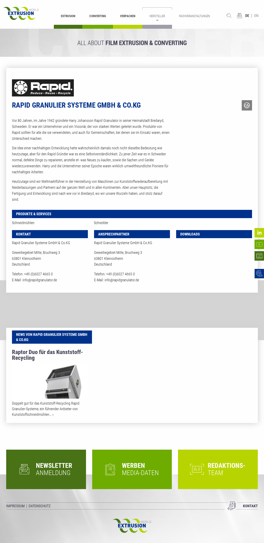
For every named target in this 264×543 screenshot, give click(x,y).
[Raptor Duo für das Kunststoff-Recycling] (50, 381)
